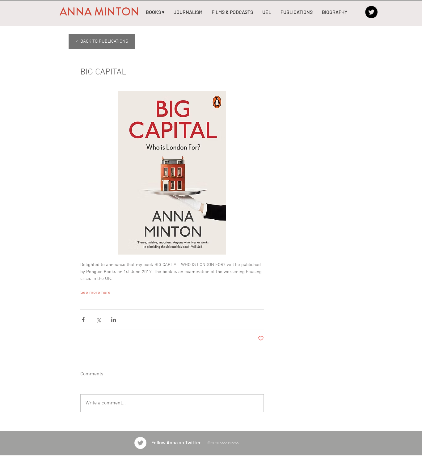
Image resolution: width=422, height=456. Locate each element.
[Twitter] (371, 12)
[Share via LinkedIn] (113, 320)
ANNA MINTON (99, 12)
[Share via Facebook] (83, 320)
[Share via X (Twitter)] (98, 320)
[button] (155, 12)
